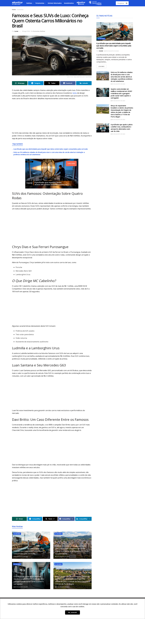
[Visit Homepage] (17, 3)
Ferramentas (39, 3)
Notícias (29, 3)
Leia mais (102, 66)
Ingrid (101, 51)
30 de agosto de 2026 (21, 556)
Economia (20, 9)
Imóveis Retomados (55, 3)
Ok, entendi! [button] (72, 612)
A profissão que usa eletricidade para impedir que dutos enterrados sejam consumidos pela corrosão (50, 149)
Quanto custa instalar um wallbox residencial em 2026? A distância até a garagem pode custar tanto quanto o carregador (29, 580)
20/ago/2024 (26, 31)
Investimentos (69, 3)
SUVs (75, 93)
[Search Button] (127, 3)
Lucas (16, 31)
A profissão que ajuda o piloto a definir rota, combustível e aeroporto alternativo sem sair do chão (122, 127)
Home (14, 9)
